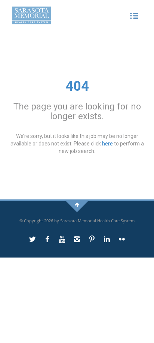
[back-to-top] (77, 204)
